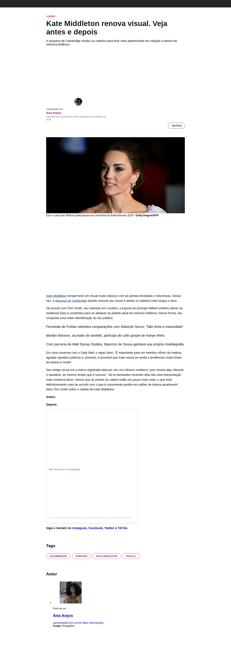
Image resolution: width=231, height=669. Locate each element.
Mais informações (92, 622)
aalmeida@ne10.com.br (67, 622)
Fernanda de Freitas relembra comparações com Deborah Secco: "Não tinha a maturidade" (114, 327)
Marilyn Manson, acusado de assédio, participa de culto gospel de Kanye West (105, 335)
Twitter (109, 528)
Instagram (79, 528)
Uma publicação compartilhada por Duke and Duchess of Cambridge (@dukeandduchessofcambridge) (104, 517)
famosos (81, 556)
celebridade (58, 556)
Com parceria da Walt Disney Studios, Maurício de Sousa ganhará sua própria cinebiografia (115, 344)
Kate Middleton (56, 296)
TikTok (122, 528)
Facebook (95, 528)
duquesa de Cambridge (71, 300)
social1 (131, 556)
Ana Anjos (53, 113)
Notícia (177, 125)
